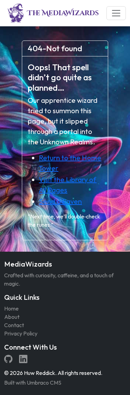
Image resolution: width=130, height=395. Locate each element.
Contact (14, 325)
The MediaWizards (63, 13)
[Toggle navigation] (116, 13)
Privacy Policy (20, 333)
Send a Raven (60, 201)
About (11, 316)
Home (11, 308)
